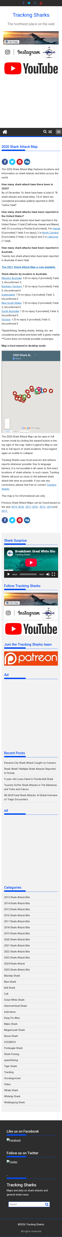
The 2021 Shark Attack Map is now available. (29, 267)
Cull (6, 993)
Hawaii (56, 228)
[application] (31, 562)
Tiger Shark (10, 1066)
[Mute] (48, 574)
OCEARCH (10, 1042)
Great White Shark (14, 999)
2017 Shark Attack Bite (17, 921)
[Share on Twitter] (12, 162)
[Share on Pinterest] (20, 162)
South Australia (10, 311)
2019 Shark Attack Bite (17, 933)
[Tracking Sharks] (4, 131)
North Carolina (50, 232)
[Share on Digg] (27, 162)
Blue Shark (10, 981)
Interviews (10, 1011)
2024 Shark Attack (14, 963)
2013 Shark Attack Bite (17, 897)
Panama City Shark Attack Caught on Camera (30, 762)
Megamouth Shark (14, 1030)
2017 (28, 506)
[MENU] (58, 131)
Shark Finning (11, 1054)
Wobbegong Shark (14, 1102)
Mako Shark (10, 1024)
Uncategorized (12, 1078)
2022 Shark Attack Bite (17, 951)
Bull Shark (9, 987)
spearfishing (11, 1060)
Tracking (9, 1072)
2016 (35, 506)
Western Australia (12, 278)
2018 (21, 506)
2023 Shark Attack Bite (17, 957)
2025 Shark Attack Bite (17, 969)
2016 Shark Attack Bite (17, 915)
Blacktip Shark (12, 975)
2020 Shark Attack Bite (17, 939)
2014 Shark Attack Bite (17, 903)
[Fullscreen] (53, 574)
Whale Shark (11, 1090)
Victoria (6, 319)
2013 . (5, 511)
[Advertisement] (31, 101)
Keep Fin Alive (12, 1017)
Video (7, 1084)
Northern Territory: (12, 286)
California (52, 236)
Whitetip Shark (12, 1096)
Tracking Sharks (31, 15)
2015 (43, 506)
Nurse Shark (11, 1036)
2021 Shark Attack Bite (17, 945)
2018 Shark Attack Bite (17, 927)
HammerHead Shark (15, 1005)
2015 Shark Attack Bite (17, 909)
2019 (14, 506)
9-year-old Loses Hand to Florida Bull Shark (28, 779)
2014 (50, 506)
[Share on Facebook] (5, 162)
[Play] (8, 574)
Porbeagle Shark (13, 1048)
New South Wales (12, 303)
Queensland (8, 294)
